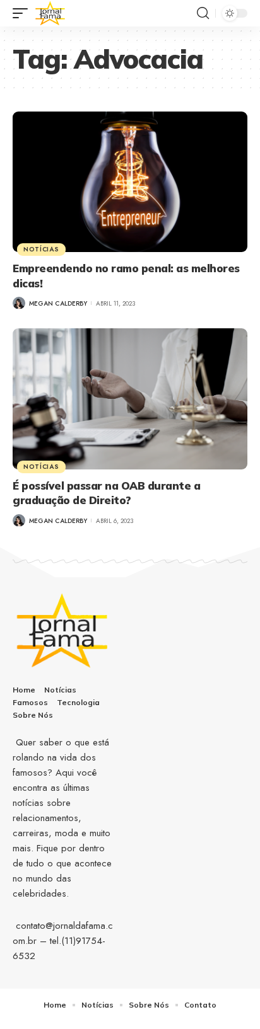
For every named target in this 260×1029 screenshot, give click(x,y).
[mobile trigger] (23, 13)
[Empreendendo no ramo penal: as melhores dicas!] (130, 182)
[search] (203, 13)
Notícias (41, 249)
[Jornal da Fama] (50, 13)
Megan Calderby (58, 303)
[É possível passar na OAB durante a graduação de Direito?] (130, 398)
